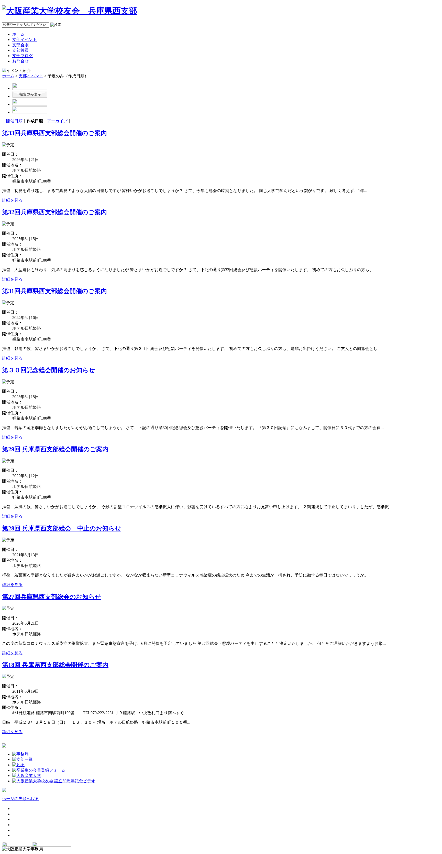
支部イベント (31, 76)
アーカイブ (57, 121)
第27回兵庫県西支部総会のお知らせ (51, 596)
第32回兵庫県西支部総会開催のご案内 (54, 212)
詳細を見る (12, 200)
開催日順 (14, 121)
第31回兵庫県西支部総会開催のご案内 (54, 291)
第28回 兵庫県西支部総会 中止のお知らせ (61, 528)
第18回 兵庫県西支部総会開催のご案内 (55, 664)
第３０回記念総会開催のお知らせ (48, 370)
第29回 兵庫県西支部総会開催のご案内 (55, 449)
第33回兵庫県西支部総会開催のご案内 (54, 133)
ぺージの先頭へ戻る (20, 798)
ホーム (8, 76)
